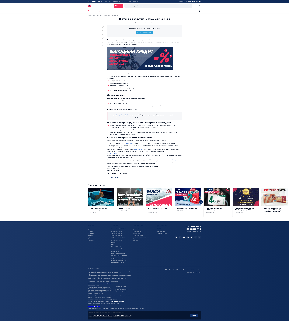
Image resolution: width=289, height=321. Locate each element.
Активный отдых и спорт (139, 237)
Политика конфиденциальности (119, 228)
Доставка (113, 242)
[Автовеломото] (99, 6)
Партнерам (91, 239)
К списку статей (114, 177)
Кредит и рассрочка (116, 246)
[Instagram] (187, 237)
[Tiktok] (199, 237)
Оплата (112, 244)
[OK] (195, 237)
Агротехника (120, 11)
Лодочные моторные (161, 233)
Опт (89, 228)
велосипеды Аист (138, 149)
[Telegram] (176, 237)
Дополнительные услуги (117, 248)
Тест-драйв (91, 233)
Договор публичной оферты (118, 253)
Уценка (100, 11)
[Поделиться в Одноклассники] (102, 41)
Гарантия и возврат (115, 249)
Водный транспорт (138, 233)
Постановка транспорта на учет (119, 260)
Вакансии (90, 235)
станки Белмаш (172, 160)
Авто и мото (109, 11)
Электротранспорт (146, 11)
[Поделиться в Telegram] (102, 38)
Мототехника (159, 228)
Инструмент (192, 11)
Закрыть (194, 315)
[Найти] (190, 6)
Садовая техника (132, 11)
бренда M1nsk (129, 143)
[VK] (191, 237)
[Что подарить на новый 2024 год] (188, 202)
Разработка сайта (190, 272)
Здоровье (135, 239)
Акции (91, 11)
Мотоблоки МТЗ (112, 154)
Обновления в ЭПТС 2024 (117, 262)
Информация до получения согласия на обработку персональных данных (118, 238)
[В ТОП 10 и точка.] (130, 202)
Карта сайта (91, 240)
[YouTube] (183, 237)
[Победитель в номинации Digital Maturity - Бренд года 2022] (245, 202)
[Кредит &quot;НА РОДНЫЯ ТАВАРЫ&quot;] (217, 202)
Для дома (182, 11)
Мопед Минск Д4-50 (122, 115)
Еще (202, 11)
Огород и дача (137, 231)
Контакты (90, 231)
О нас (89, 229)
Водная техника (160, 11)
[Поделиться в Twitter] (102, 34)
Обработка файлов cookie (117, 258)
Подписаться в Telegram (145, 32)
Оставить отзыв (115, 251)
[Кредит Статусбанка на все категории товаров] (101, 202)
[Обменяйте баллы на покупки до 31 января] (159, 202)
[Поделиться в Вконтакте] (102, 30)
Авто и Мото (136, 228)
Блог (89, 237)
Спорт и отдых (172, 11)
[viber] (180, 237)
